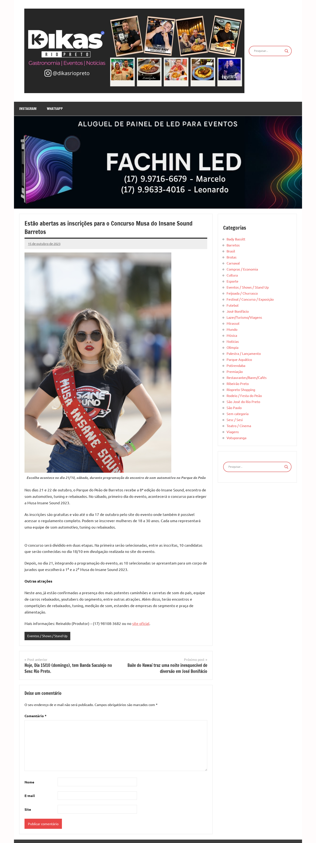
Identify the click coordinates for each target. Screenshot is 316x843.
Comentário (35, 716)
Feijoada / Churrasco (242, 293)
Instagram (28, 108)
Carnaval (233, 263)
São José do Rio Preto (243, 401)
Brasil (231, 251)
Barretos (233, 245)
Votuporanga (236, 437)
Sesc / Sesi (235, 419)
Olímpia (232, 347)
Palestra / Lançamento (244, 353)
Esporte (232, 281)
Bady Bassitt (236, 239)
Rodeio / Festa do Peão (244, 395)
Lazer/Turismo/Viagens (244, 317)
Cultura (232, 275)
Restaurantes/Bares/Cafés (247, 377)
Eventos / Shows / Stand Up (47, 636)
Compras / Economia (242, 269)
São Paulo (234, 407)
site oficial (140, 623)
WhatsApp (55, 108)
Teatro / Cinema (239, 425)
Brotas (231, 257)
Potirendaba (236, 365)
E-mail (30, 795)
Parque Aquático (239, 359)
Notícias (233, 341)
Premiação (235, 371)
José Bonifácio (238, 311)
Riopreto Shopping (241, 389)
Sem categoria (238, 413)
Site (28, 809)
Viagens (233, 431)
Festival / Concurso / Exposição (250, 299)
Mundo (232, 329)
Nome (29, 782)
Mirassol (233, 323)
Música (232, 335)
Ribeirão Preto (238, 383)
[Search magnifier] (287, 51)
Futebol (232, 305)
